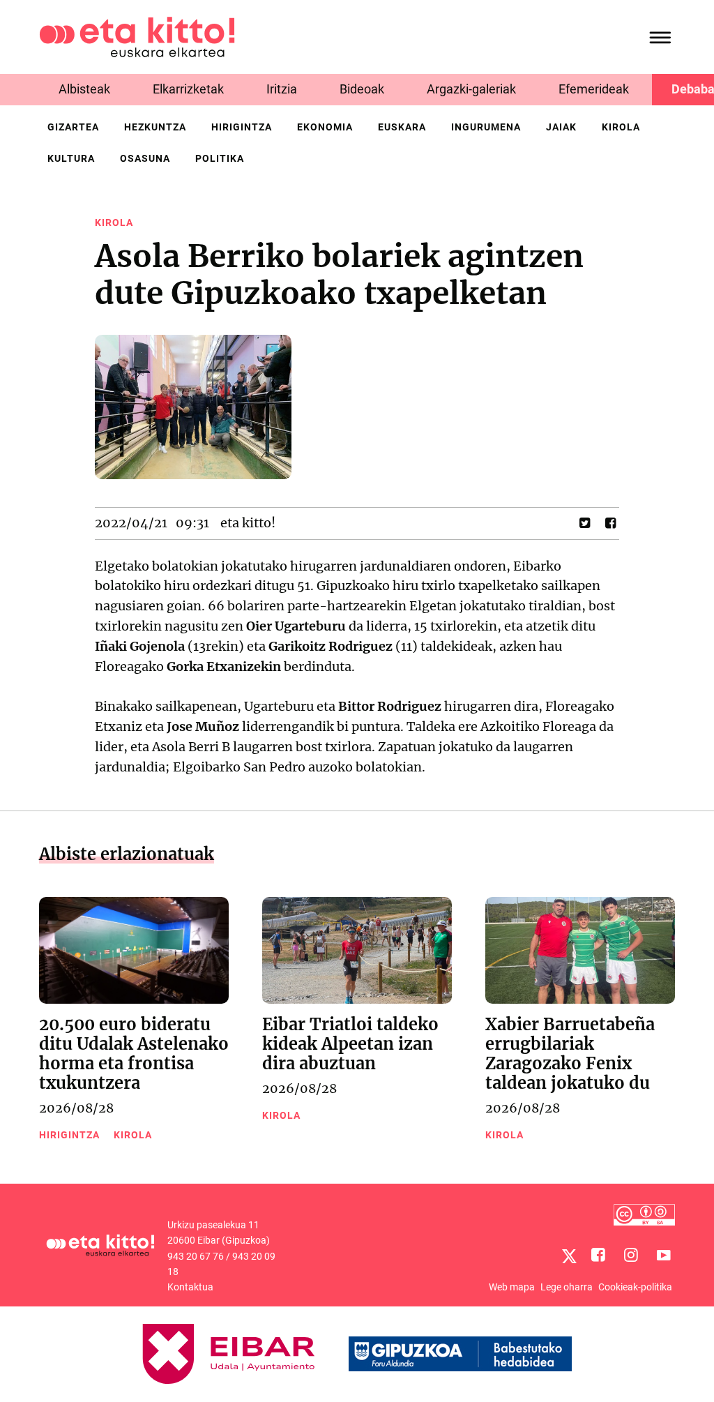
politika (219, 158)
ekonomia (325, 127)
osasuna (145, 158)
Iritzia (281, 89)
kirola (621, 127)
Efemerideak (594, 89)
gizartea (73, 127)
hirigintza (241, 127)
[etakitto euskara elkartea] (137, 36)
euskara (402, 127)
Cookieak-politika (635, 1286)
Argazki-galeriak (471, 89)
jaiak (561, 127)
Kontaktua (190, 1286)
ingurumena (486, 127)
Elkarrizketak (188, 89)
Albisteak (84, 89)
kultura (71, 158)
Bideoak (362, 89)
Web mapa (512, 1286)
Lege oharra (566, 1286)
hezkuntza (155, 127)
